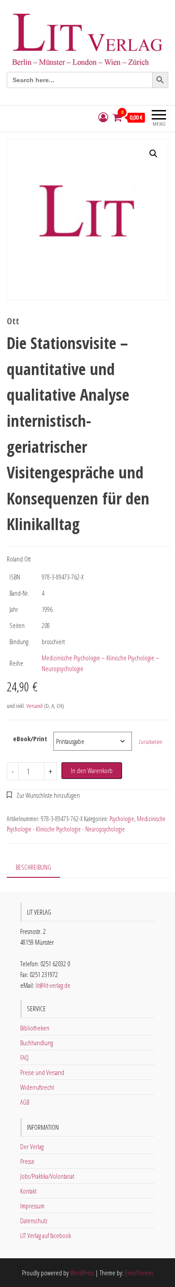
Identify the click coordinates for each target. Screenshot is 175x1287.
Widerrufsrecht (37, 1087)
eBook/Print (30, 738)
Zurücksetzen (150, 742)
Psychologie (121, 818)
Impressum (32, 1205)
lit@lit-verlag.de (52, 985)
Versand (34, 706)
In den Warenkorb (92, 770)
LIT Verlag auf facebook (45, 1235)
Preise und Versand (42, 1072)
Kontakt (28, 1190)
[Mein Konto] (103, 117)
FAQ (24, 1057)
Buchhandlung (36, 1042)
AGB (24, 1101)
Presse (27, 1161)
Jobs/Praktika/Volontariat (47, 1176)
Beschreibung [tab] (33, 866)
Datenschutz (34, 1220)
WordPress (82, 1272)
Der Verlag (32, 1146)
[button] (153, 154)
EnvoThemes (139, 1272)
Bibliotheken (34, 1027)
